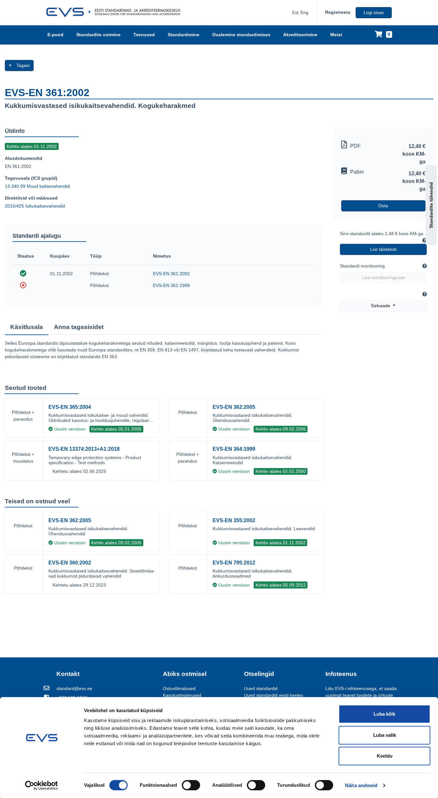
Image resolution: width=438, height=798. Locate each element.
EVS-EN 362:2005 (234, 407)
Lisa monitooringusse (383, 277)
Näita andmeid (361, 785)
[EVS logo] (115, 12)
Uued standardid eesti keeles (273, 695)
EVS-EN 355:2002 (234, 520)
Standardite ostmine (98, 34)
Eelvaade (381, 305)
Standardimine (183, 34)
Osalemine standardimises (241, 34)
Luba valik (384, 735)
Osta (383, 205)
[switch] (191, 785)
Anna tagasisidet (79, 327)
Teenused (144, 34)
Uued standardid (261, 688)
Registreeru (337, 12)
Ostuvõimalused (179, 688)
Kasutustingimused (182, 695)
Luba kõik (384, 714)
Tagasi (22, 65)
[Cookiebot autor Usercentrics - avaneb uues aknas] (41, 785)
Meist (336, 34)
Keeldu (384, 756)
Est (295, 12)
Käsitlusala (26, 327)
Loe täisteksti (383, 249)
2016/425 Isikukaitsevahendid (35, 206)
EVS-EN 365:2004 (69, 407)
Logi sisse (374, 12)
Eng (304, 12)
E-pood (55, 34)
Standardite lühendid (431, 205)
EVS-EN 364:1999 (234, 449)
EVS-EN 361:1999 (171, 285)
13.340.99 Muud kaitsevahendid (37, 186)
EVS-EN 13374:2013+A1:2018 (84, 449)
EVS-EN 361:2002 (171, 273)
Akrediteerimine (300, 34)
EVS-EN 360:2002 (69, 562)
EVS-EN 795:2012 (234, 562)
